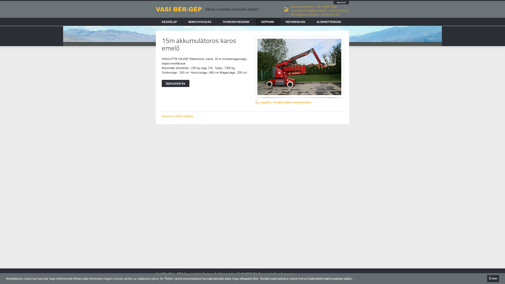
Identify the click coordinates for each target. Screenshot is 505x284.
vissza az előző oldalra (177, 116)
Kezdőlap (169, 21)
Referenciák (295, 21)
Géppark (267, 21)
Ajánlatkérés (175, 83)
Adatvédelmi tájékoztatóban (325, 278)
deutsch (341, 2)
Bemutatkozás (199, 21)
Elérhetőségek (329, 21)
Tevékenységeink (236, 21)
